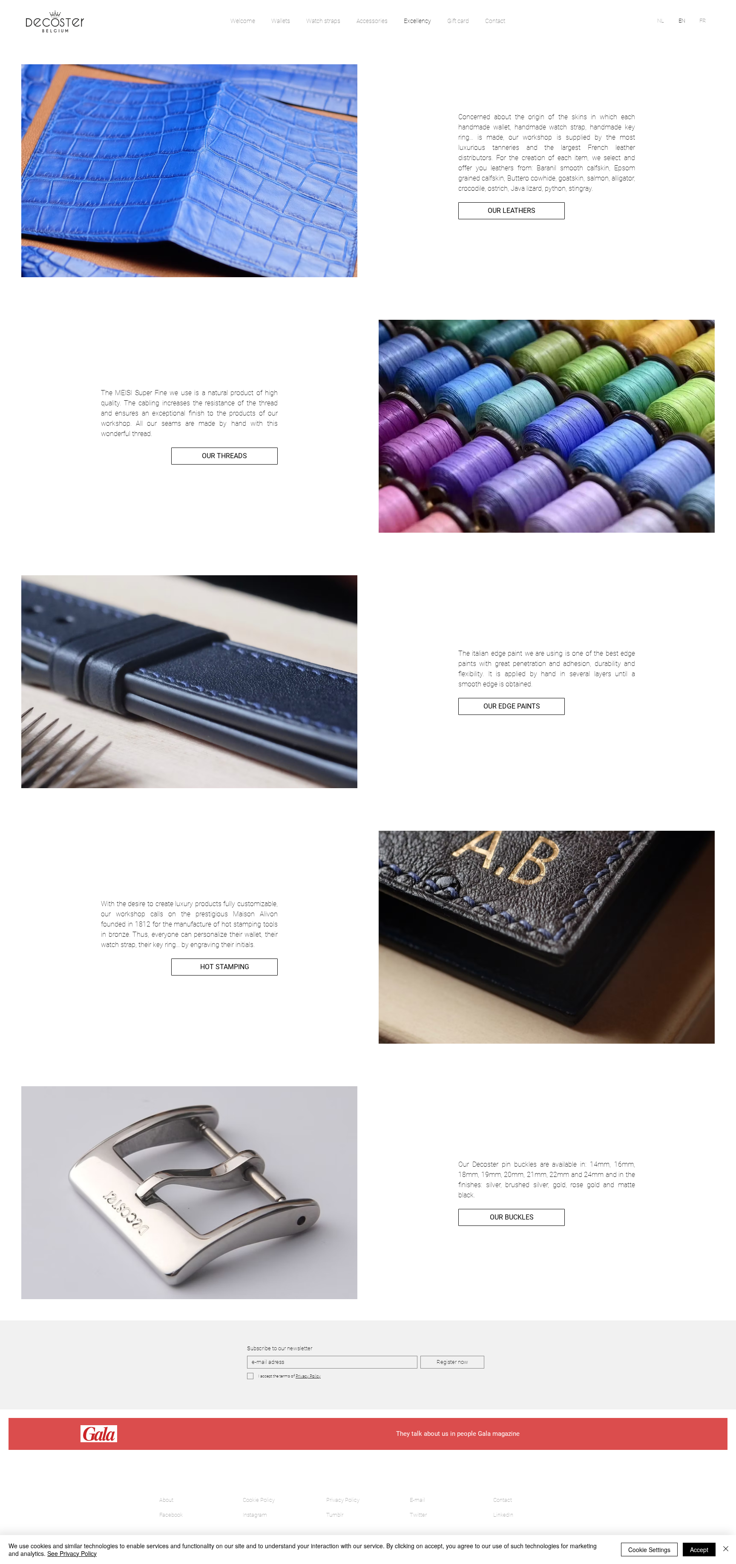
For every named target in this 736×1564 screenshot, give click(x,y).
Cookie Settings (649, 1549)
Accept (699, 1549)
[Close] (726, 1549)
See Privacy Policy (72, 1553)
